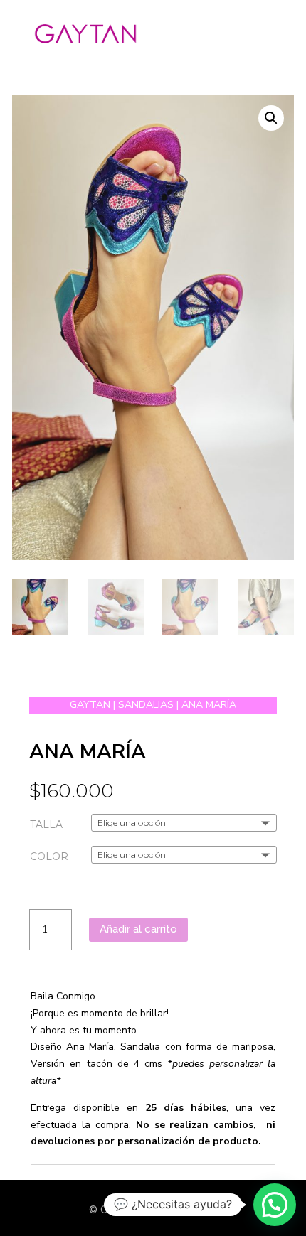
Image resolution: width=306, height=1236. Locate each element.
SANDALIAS (146, 704)
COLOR (49, 856)
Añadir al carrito (138, 929)
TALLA (46, 824)
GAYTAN (90, 704)
